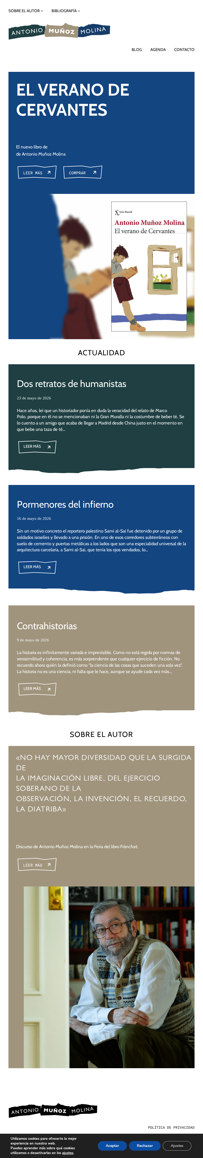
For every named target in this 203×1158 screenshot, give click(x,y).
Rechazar (145, 1145)
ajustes (67, 1153)
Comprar (77, 172)
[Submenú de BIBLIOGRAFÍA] (79, 11)
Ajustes (177, 1145)
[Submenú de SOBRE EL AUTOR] (42, 11)
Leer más (32, 172)
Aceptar (112, 1145)
